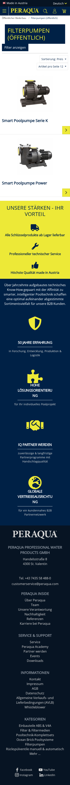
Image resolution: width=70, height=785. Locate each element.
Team (35, 605)
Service (35, 642)
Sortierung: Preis (52, 59)
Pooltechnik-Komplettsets (35, 735)
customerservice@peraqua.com (35, 584)
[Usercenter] (55, 11)
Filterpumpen (35, 744)
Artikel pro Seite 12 (51, 66)
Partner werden (35, 651)
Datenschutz (35, 693)
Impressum (35, 684)
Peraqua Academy (35, 647)
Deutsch (59, 3)
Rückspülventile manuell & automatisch (35, 749)
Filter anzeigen (15, 47)
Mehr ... (35, 754)
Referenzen (35, 619)
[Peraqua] (25, 11)
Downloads (35, 661)
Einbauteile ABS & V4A (35, 726)
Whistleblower (35, 707)
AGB (35, 688)
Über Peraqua (35, 600)
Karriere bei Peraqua (35, 623)
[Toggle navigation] (4, 10)
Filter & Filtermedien (35, 730)
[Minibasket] (64, 11)
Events (35, 656)
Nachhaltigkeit (35, 614)
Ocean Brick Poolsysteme (35, 740)
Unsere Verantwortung (35, 609)
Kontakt (35, 679)
